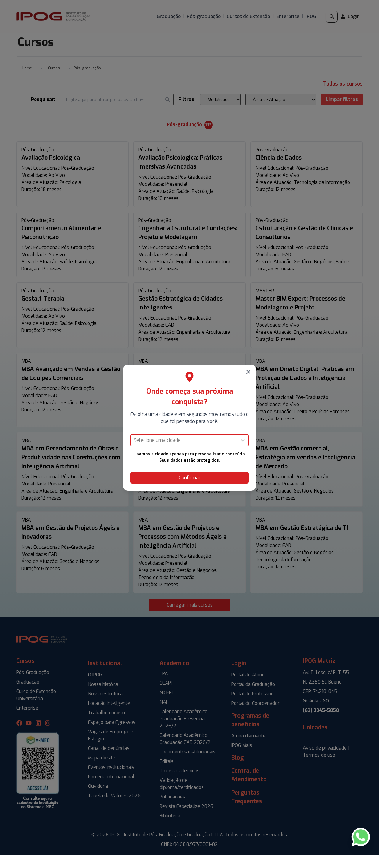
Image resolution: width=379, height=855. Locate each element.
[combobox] (134, 440)
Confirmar (189, 477)
